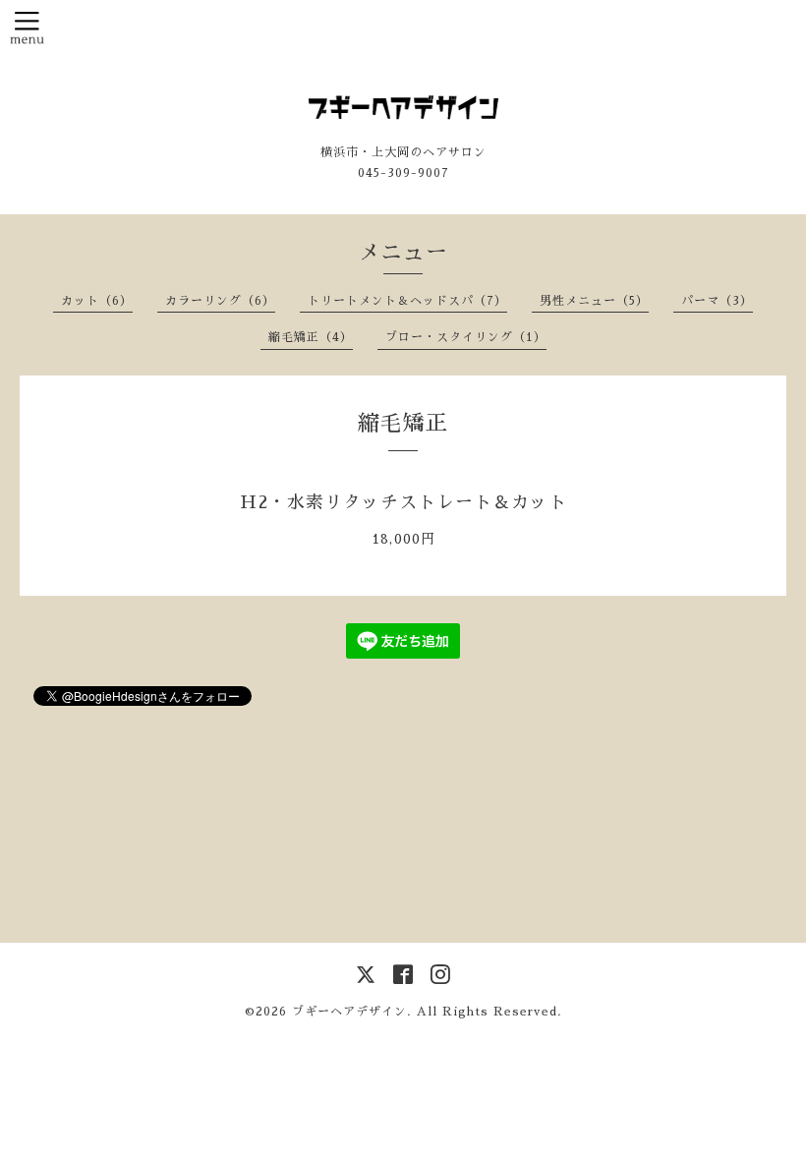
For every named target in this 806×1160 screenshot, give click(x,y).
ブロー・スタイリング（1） (466, 337)
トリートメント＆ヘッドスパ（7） (407, 301)
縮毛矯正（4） (310, 337)
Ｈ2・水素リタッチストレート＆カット (403, 502)
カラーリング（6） (220, 301)
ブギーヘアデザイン (349, 1011)
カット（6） (97, 301)
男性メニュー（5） (594, 301)
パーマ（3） (717, 301)
